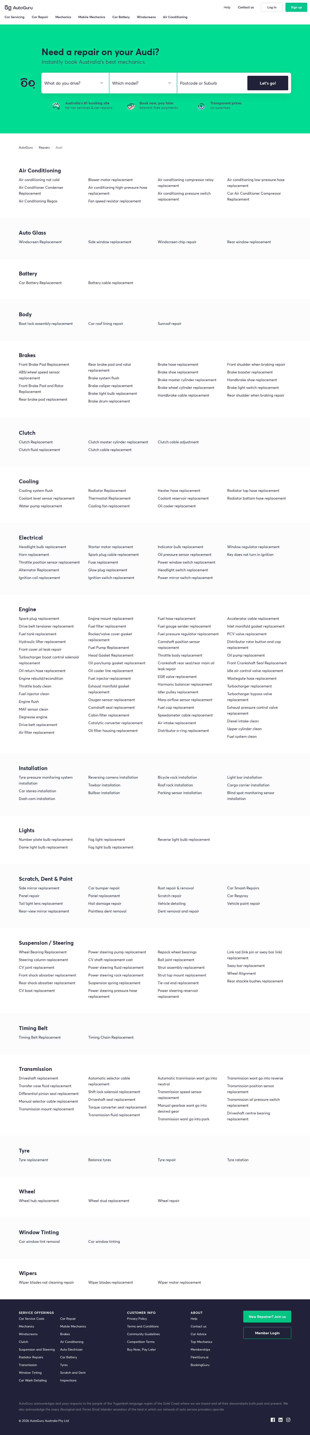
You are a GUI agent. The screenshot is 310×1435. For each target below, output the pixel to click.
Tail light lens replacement (41, 903)
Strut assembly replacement (181, 967)
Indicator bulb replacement (180, 546)
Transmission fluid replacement (114, 1114)
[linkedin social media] (280, 1419)
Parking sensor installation (180, 792)
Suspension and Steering (37, 1349)
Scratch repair (170, 895)
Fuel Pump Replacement (108, 647)
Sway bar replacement (246, 965)
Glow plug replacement (107, 569)
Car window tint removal (39, 1241)
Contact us (198, 1326)
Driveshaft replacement (38, 1078)
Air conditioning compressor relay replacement (186, 182)
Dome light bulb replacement (43, 847)
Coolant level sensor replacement (47, 498)
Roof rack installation (175, 785)
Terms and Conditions (143, 1326)
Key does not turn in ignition (250, 554)
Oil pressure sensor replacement (185, 554)
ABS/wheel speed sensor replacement (39, 375)
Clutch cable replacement (110, 449)
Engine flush (29, 701)
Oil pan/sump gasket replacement (116, 662)
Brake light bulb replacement (112, 393)
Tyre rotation (237, 1159)
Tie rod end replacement (178, 982)
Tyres (64, 1365)
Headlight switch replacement (183, 569)
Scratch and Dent (73, 1372)
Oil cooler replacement (177, 505)
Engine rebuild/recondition (41, 678)
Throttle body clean (35, 686)
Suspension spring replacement (114, 982)
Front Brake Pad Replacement (44, 364)
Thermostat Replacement (109, 498)
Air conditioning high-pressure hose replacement (117, 190)
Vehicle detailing (172, 903)
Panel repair (29, 895)
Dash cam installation (37, 798)
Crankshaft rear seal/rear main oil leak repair (186, 665)
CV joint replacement (36, 967)
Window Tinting (30, 1372)
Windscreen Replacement (40, 241)
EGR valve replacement (177, 676)
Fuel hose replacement (177, 618)
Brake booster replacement (250, 372)
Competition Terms (141, 1341)
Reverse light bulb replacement (184, 839)
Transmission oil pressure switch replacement (253, 1102)
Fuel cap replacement (176, 707)
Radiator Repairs (31, 1357)
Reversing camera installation (113, 777)
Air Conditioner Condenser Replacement (41, 190)
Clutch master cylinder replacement (118, 441)
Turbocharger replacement (249, 686)
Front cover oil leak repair (40, 649)
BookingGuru (200, 1365)
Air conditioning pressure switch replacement (184, 196)
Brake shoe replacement (178, 372)
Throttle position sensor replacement (49, 562)
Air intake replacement (177, 722)
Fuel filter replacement (107, 626)
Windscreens (28, 1334)
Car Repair (68, 1318)
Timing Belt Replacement (40, 1037)
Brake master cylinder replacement (187, 379)
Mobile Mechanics (73, 1326)
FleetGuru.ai (199, 1357)
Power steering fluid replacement (116, 967)
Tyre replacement (33, 1159)
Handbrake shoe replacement (252, 379)
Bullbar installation (104, 792)
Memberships (200, 1349)
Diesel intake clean (243, 721)
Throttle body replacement (180, 655)
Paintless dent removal (107, 911)
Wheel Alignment (241, 973)
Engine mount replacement (110, 618)
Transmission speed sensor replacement (180, 1094)
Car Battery (68, 1357)
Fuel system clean (242, 736)
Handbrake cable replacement (183, 395)
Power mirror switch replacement (185, 577)
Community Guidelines (143, 1334)
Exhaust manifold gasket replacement (108, 689)
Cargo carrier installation (248, 785)
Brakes (65, 1334)
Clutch (23, 1341)
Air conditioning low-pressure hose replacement (256, 182)
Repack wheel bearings (177, 951)
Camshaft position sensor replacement (179, 644)
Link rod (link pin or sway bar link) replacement (254, 954)
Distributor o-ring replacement (183, 730)
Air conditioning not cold (39, 179)
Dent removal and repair (178, 911)
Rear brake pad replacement (43, 399)
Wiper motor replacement (179, 1282)
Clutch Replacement (36, 441)
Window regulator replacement (253, 546)
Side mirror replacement (39, 888)
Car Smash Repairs (243, 888)
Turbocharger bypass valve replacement (249, 696)
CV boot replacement (37, 990)
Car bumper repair (104, 888)
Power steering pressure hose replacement (112, 993)
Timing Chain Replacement (111, 1037)
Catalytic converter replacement (115, 722)
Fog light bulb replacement (110, 847)
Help (194, 1318)
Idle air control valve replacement (255, 670)
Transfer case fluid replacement (45, 1085)
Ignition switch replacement (111, 577)
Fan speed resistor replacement (114, 201)
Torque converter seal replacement (117, 1107)
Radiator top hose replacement (253, 490)
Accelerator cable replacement (253, 618)
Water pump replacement (40, 505)
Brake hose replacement (178, 364)
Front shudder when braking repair (256, 364)
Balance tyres (99, 1159)
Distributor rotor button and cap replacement (254, 644)
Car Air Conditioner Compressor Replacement (254, 196)
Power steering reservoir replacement (178, 993)
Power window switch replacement (186, 562)
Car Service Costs (31, 1318)
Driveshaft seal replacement (111, 1099)
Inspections (68, 1380)
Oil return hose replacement (42, 670)
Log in (271, 7)
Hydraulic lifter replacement (42, 641)
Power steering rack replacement (116, 975)
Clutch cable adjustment (178, 441)
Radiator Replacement (107, 490)
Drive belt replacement (38, 724)
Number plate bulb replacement (46, 839)
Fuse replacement (103, 562)
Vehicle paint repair (243, 903)
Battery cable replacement (110, 282)
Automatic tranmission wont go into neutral (187, 1081)
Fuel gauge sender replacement (184, 626)
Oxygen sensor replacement (111, 699)
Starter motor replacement (110, 546)
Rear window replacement (249, 241)
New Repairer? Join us (267, 1316)
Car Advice (199, 1334)
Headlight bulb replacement (42, 546)
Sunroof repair (170, 323)
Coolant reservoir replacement (183, 498)
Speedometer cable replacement (185, 715)
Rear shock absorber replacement (47, 982)
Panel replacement (104, 895)
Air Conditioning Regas (38, 201)
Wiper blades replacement (110, 1282)
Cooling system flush (36, 490)
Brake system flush (103, 377)
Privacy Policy (137, 1318)
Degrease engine (33, 716)
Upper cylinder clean (244, 728)
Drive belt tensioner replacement (46, 626)
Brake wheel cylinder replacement (186, 387)
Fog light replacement (106, 839)
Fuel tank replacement (38, 633)
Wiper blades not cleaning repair (46, 1282)
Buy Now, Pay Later (141, 1349)
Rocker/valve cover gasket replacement (110, 636)
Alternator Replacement (39, 569)
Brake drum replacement (109, 401)
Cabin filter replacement (108, 715)
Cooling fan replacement (109, 505)
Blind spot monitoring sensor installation (250, 795)
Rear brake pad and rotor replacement (109, 367)
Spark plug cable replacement (113, 554)
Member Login (267, 1332)
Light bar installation (244, 777)
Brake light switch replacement (253, 387)
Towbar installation (104, 785)
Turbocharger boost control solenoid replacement (49, 660)
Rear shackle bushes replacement (255, 981)
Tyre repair (167, 1159)
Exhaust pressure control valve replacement (252, 710)
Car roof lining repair (105, 323)
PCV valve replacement (247, 633)
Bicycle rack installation (177, 777)
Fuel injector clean (34, 693)
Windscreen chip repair (177, 241)
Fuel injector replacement (109, 678)
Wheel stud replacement (108, 1200)
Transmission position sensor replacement (250, 1088)
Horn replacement (34, 554)
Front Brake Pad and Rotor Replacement (41, 388)
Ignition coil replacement (39, 577)
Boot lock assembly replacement (46, 323)
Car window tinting (104, 1241)
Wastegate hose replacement (252, 678)
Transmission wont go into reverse (255, 1078)
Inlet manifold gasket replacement (256, 626)
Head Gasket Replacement (110, 655)
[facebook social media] (273, 1419)
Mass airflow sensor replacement (185, 699)
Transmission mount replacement (46, 1108)
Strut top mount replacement (182, 975)
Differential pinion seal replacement (49, 1093)
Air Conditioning (71, 1341)
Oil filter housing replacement (113, 730)
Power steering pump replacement (117, 951)
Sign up (296, 7)
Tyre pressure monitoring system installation (46, 780)
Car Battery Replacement (40, 282)
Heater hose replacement (179, 490)
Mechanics (26, 1326)
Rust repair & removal (176, 888)
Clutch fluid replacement (39, 449)
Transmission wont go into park (183, 1118)
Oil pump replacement (246, 655)
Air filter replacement (36, 732)
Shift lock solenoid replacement (114, 1091)
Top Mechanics (201, 1341)
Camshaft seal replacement (111, 707)
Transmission (28, 1365)
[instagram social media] (288, 1419)
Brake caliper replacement (110, 385)
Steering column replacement (43, 959)
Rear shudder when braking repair (255, 395)
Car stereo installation (37, 790)
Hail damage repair (104, 903)
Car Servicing (15, 17)
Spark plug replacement (39, 618)
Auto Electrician (71, 1349)
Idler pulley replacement (178, 691)
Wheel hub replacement (39, 1200)
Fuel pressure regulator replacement (188, 633)
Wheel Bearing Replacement (43, 951)
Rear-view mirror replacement (44, 911)
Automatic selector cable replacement (109, 1081)
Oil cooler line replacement (110, 670)
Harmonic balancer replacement (185, 684)
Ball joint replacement (176, 959)
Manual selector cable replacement (48, 1101)
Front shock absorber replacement (47, 975)
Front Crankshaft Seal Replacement (257, 662)
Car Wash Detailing (33, 1380)
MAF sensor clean (33, 709)
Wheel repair (169, 1200)
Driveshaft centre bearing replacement (248, 1116)
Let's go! (268, 83)
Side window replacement (109, 241)
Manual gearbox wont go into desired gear (182, 1108)
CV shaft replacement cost (110, 959)
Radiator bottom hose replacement (256, 498)
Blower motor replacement (110, 179)
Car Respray (237, 895)
